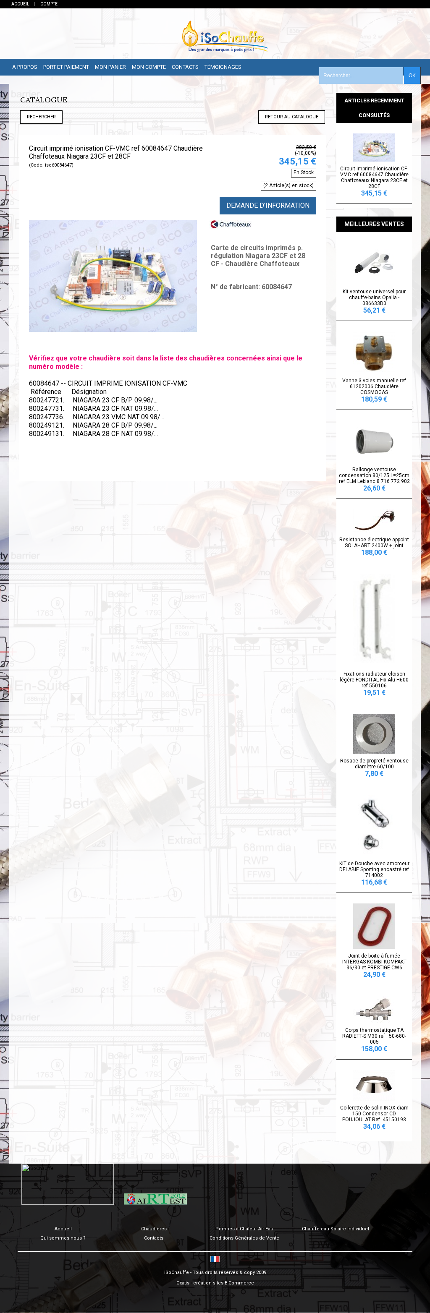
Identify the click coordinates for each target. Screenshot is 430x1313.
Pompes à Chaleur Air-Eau (244, 1229)
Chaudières (154, 1229)
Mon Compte (149, 67)
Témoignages (223, 67)
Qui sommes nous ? (63, 1238)
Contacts (185, 67)
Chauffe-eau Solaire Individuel (335, 1229)
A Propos (24, 67)
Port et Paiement (66, 67)
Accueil (63, 1229)
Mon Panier (110, 67)
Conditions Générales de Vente (244, 1238)
